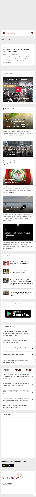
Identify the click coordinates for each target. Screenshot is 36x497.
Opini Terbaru (8, 256)
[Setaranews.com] (12, 33)
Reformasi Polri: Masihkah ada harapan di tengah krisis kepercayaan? (17, 152)
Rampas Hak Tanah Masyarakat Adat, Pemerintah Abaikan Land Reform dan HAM (21, 293)
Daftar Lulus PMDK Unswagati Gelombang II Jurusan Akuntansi (17, 235)
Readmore (8, 62)
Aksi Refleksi (5, 47)
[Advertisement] (18, 14)
